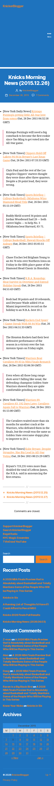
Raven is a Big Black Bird (18, 686)
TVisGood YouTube (14, 541)
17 (27, 744)
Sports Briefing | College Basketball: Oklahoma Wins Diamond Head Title (25, 198)
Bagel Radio (10, 533)
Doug (6, 670)
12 (41, 739)
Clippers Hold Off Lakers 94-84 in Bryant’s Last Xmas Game (24, 157)
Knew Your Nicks (13, 705)
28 (6, 753)
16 (20, 744)
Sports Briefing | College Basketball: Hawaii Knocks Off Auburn (26, 240)
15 (13, 744)
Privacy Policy (10, 780)
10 (27, 739)
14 (6, 744)
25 (34, 748)
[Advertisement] (27, 40)
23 (20, 748)
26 (40, 748)
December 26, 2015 (19, 95)
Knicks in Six (10, 597)
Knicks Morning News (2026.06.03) (24, 621)
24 (27, 748)
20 (47, 744)
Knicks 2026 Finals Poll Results (21, 614)
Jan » (40, 757)
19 (41, 744)
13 (48, 739)
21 (6, 748)
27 (47, 748)
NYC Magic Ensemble (16, 537)
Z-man (7, 639)
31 (27, 753)
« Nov (14, 757)
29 (13, 753)
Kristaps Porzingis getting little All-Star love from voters (24, 115)
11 (34, 739)
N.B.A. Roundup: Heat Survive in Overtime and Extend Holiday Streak (25, 282)
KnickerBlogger (13, 6)
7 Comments (42, 95)
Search (6, 553)
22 (13, 748)
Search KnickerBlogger (17, 530)
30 (20, 753)
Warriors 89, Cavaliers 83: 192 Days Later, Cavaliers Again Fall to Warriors (26, 403)
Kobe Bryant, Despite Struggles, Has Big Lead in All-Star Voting (27, 452)
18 (34, 744)
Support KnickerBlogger (17, 526)
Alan (5, 655)
